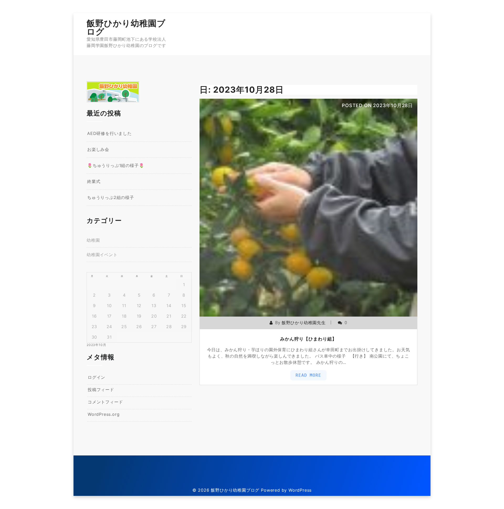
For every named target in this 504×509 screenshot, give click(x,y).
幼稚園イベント (102, 254)
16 (94, 316)
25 (124, 326)
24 (109, 326)
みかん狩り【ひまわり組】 (308, 339)
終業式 (93, 181)
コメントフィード (105, 402)
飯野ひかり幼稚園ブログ (126, 27)
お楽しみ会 (98, 149)
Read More (308, 375)
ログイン (96, 377)
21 (168, 316)
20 (154, 316)
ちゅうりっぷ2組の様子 (110, 197)
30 (94, 337)
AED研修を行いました (109, 133)
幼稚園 (93, 240)
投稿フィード (101, 389)
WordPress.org (103, 414)
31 (109, 337)
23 (94, 326)
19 (139, 316)
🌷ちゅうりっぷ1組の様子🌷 (115, 165)
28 (169, 326)
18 (124, 316)
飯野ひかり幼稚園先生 (304, 322)
